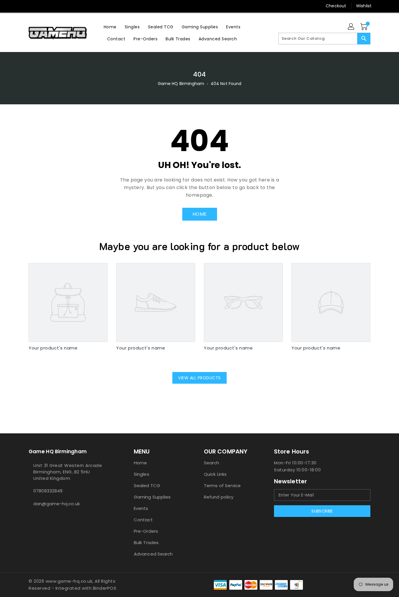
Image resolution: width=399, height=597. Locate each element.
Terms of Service (222, 485)
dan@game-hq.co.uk (56, 504)
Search (211, 463)
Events (141, 508)
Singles (141, 474)
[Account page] (351, 27)
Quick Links (215, 474)
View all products (199, 378)
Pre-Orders (146, 531)
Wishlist (364, 6)
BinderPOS (105, 588)
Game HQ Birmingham (181, 83)
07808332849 (48, 491)
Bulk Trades (146, 542)
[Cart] (364, 27)
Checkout (336, 6)
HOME (199, 214)
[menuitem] (110, 27)
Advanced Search (153, 554)
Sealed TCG (147, 485)
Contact (143, 520)
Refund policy (218, 497)
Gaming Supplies (152, 497)
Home (140, 463)
